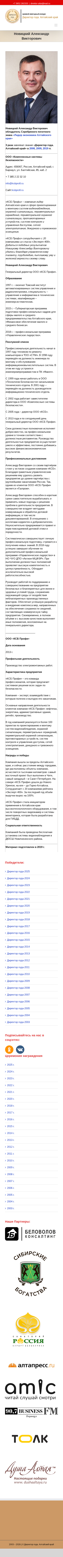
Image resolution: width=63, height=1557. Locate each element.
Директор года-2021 (18, 898)
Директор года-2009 (18, 980)
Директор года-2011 (18, 967)
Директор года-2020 (18, 905)
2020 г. (10, 1098)
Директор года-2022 (18, 892)
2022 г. (10, 1085)
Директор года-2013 (18, 953)
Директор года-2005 (18, 1008)
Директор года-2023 (18, 885)
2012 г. (10, 1146)
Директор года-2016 (18, 932)
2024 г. (10, 1071)
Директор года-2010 (18, 974)
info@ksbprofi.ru (15, 183)
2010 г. (10, 1160)
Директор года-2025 (18, 871)
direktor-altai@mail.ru (40, 3)
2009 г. (10, 1167)
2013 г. (10, 1139)
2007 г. (10, 1181)
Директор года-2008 (18, 987)
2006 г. (10, 1187)
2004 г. (10, 1201)
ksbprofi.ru (18, 190)
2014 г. (10, 1133)
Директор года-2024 (18, 878)
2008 (32, 148)
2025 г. (10, 1064)
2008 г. (10, 1174)
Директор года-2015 (18, 939)
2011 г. (10, 1153)
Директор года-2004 (18, 1015)
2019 (45, 148)
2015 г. (10, 1126)
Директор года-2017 (18, 926)
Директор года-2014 (18, 946)
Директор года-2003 (18, 1022)
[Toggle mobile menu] (56, 25)
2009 (38, 148)
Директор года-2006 (18, 1001)
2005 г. (10, 1194)
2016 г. (10, 1119)
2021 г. (10, 1092)
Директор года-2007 (18, 994)
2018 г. (10, 1105)
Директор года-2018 (18, 919)
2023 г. (10, 1078)
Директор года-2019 (18, 912)
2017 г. (10, 1112)
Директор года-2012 (18, 960)
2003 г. (10, 1208)
